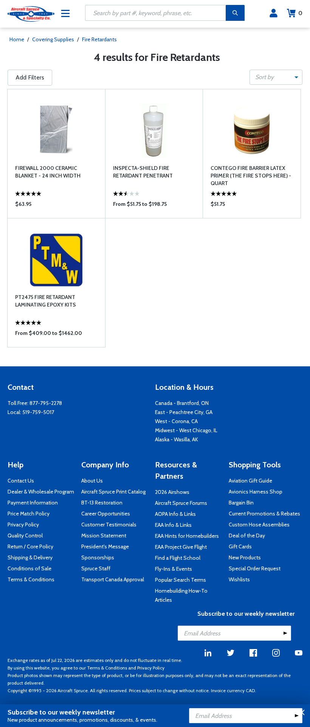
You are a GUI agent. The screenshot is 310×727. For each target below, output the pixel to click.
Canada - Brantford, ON (182, 403)
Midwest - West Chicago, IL (186, 430)
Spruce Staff (95, 568)
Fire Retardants (99, 39)
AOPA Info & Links (175, 514)
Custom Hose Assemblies (259, 524)
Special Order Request (255, 568)
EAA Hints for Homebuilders (187, 535)
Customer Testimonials (108, 524)
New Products (245, 557)
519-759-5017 (38, 412)
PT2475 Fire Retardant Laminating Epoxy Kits (45, 301)
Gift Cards (240, 546)
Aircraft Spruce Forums (181, 503)
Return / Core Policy (30, 546)
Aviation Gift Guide (250, 480)
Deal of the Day (247, 535)
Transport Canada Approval (112, 579)
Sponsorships (97, 557)
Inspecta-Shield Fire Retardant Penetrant (143, 172)
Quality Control (25, 535)
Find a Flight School (177, 557)
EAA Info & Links (173, 525)
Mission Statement (103, 535)
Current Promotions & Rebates (264, 513)
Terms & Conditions (31, 579)
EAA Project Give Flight (181, 546)
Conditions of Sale (29, 568)
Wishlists (239, 579)
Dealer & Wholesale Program (41, 491)
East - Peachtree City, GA (183, 412)
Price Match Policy (29, 513)
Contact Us (21, 480)
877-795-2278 (45, 403)
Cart (300, 13)
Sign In (273, 13)
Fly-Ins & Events (173, 568)
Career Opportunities (105, 513)
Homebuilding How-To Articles (181, 595)
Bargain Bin (241, 502)
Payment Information (33, 502)
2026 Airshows (172, 492)
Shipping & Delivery (30, 557)
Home (16, 39)
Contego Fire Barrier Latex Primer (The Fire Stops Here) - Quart (251, 176)
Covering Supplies (53, 39)
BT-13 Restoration (101, 502)
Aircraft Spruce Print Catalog (113, 491)
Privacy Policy (23, 524)
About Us (92, 480)
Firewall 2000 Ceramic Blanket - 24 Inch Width (48, 172)
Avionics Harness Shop (255, 491)
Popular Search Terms (180, 579)
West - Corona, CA (176, 421)
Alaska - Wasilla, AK (176, 439)
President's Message (105, 546)
